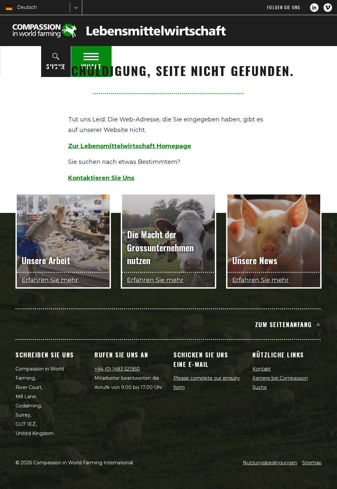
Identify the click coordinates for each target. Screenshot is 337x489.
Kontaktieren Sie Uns (101, 178)
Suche (259, 387)
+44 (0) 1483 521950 (117, 369)
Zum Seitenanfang (283, 324)
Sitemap (312, 463)
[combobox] (17, 7)
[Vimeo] (328, 7)
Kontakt (261, 369)
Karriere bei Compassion (280, 378)
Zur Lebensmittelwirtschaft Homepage (129, 146)
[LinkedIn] (314, 7)
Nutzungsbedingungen (270, 463)
